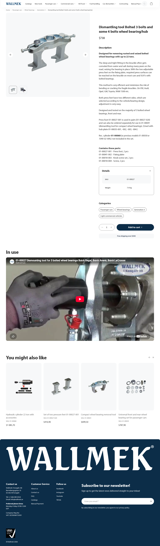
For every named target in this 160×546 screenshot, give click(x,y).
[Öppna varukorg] (151, 3)
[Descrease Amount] (101, 227)
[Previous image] (10, 54)
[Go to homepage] (13, 3)
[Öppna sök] (144, 3)
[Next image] (85, 54)
